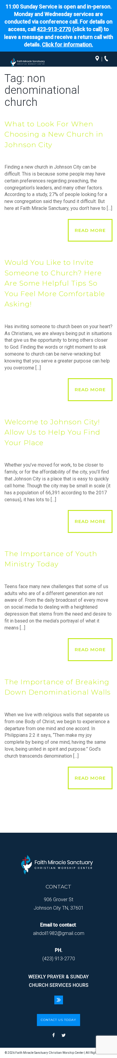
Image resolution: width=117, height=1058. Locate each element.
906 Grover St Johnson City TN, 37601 (59, 904)
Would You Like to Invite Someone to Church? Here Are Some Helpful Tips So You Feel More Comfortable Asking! (54, 283)
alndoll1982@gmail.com (58, 933)
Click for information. (67, 45)
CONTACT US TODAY (58, 1020)
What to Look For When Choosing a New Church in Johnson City (53, 134)
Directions (98, 59)
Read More (90, 230)
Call (107, 59)
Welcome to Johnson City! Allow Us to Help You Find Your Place (52, 432)
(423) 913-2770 (58, 958)
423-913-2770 (54, 29)
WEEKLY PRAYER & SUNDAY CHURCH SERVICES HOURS (58, 981)
